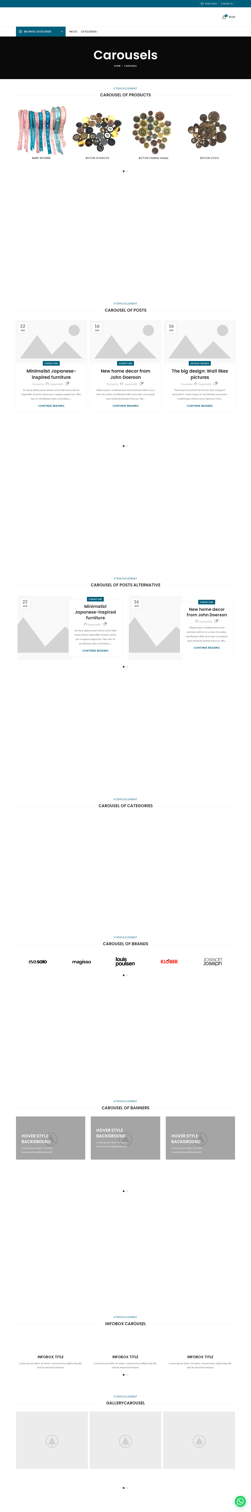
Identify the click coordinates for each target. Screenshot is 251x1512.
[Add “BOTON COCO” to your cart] (232, 118)
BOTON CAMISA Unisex (153, 158)
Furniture (51, 363)
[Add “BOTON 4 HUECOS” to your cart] (120, 118)
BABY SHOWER (41, 158)
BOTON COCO (209, 158)
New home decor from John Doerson (125, 374)
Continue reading (51, 406)
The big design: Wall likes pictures (200, 374)
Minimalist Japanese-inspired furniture (51, 374)
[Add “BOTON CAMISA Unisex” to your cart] (176, 118)
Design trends (200, 363)
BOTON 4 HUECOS (97, 158)
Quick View (64, 126)
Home (117, 66)
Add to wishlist (64, 110)
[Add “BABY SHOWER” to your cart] (64, 118)
